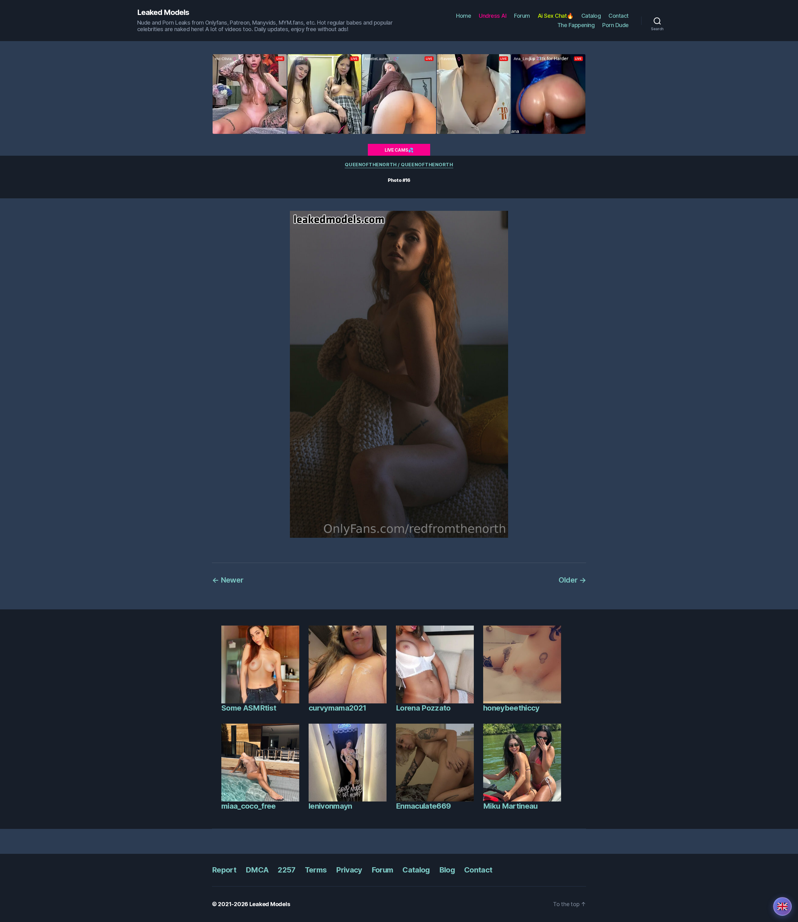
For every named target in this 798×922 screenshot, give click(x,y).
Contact (618, 15)
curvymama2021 (337, 707)
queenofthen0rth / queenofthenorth (399, 165)
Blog (447, 869)
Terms (316, 869)
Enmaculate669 (423, 806)
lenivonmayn (330, 806)
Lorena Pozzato (423, 707)
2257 (286, 869)
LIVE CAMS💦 (399, 150)
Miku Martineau (510, 806)
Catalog (591, 15)
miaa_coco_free (248, 806)
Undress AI (492, 15)
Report (224, 869)
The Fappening (576, 25)
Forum (522, 15)
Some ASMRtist (248, 707)
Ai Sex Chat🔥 (556, 15)
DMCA (257, 869)
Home (463, 15)
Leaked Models (163, 12)
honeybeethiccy (511, 707)
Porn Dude (615, 25)
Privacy (349, 869)
